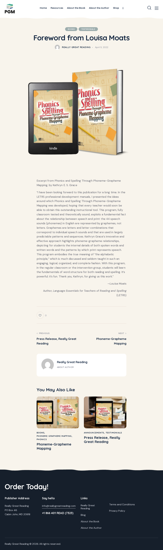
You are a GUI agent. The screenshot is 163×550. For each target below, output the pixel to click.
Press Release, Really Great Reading (102, 439)
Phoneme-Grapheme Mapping (54, 436)
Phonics (42, 439)
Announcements (94, 432)
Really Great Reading (72, 362)
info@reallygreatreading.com (59, 506)
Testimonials (88, 29)
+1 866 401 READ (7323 (57, 513)
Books (71, 29)
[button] (42, 315)
